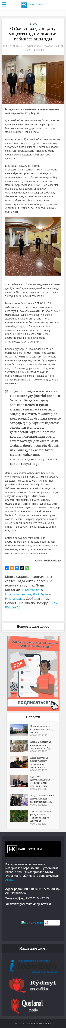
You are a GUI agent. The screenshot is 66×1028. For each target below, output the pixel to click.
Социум (33, 23)
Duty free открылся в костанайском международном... (42, 798)
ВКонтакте (30, 590)
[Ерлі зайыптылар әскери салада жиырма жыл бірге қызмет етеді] (20, 746)
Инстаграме (14, 598)
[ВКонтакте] (7, 568)
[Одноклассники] (12, 568)
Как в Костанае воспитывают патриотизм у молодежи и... (39, 762)
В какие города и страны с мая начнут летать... (42, 729)
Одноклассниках (18, 594)
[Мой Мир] (17, 568)
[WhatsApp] (27, 568)
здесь (9, 879)
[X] (22, 568)
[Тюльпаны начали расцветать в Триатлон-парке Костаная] (20, 816)
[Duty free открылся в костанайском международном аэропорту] (20, 800)
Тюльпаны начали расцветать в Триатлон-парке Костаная (41, 816)
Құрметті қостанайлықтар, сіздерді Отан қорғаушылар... (40, 781)
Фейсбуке (40, 594)
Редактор (47, 46)
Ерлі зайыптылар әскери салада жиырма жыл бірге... (42, 745)
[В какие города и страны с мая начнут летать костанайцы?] (20, 730)
